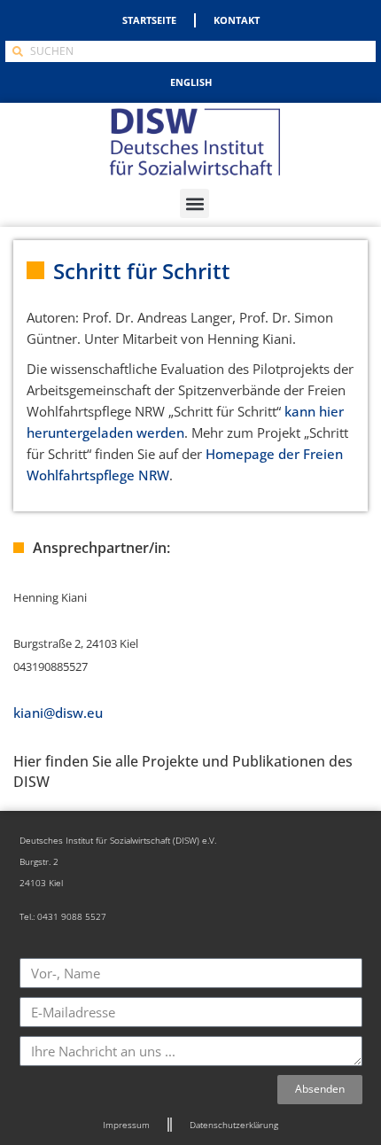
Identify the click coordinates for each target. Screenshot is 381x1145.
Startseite (149, 20)
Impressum (126, 1124)
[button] (194, 203)
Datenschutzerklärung (234, 1124)
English (191, 82)
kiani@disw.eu (58, 712)
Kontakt (237, 20)
